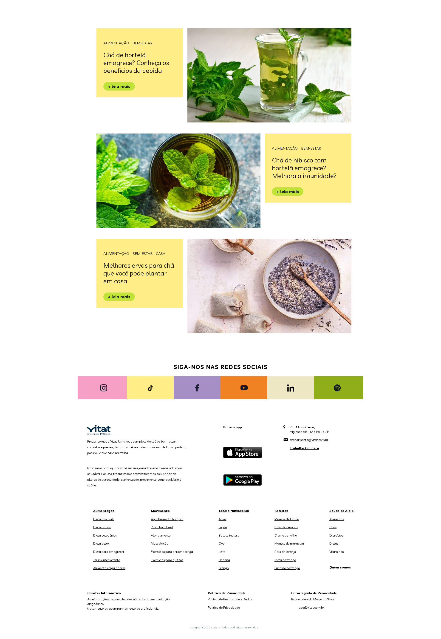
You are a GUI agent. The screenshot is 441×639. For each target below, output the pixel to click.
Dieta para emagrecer (108, 552)
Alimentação (116, 43)
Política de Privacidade (224, 607)
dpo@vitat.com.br (311, 607)
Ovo (222, 543)
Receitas (281, 511)
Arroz (222, 519)
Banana (224, 560)
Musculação (159, 543)
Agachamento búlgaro (167, 519)
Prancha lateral (162, 527)
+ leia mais (119, 86)
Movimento (160, 511)
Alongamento (161, 535)
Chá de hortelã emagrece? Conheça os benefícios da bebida (136, 62)
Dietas (333, 543)
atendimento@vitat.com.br (309, 440)
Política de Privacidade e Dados (230, 599)
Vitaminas (336, 552)
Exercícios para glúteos (167, 560)
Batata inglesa (229, 535)
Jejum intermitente (106, 560)
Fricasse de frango (287, 568)
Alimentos (336, 519)
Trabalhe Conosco (304, 448)
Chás (332, 527)
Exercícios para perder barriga (172, 552)
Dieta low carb (103, 519)
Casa (160, 253)
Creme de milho (285, 535)
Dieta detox (101, 543)
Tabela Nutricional (234, 511)
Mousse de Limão (286, 519)
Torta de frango (285, 560)
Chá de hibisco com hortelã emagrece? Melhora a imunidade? (304, 168)
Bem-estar (143, 43)
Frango (224, 568)
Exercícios (336, 535)
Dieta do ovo (102, 527)
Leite (222, 552)
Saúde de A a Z (341, 511)
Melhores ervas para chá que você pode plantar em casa (138, 273)
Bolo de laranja (285, 552)
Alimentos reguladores (109, 568)
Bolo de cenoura (286, 527)
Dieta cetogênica (105, 535)
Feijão (223, 527)
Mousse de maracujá (289, 543)
